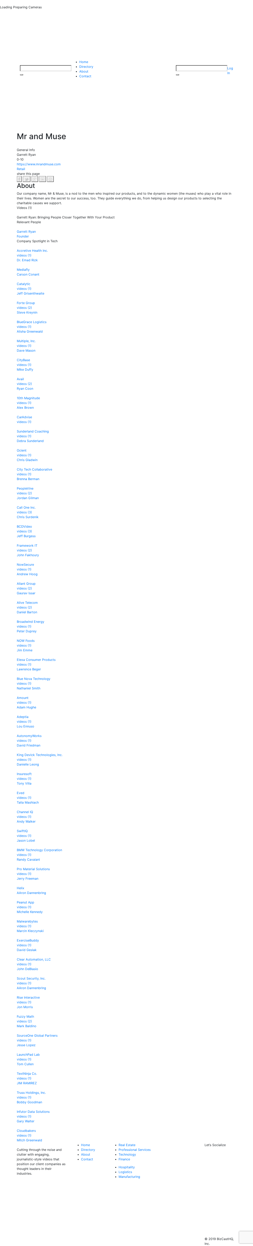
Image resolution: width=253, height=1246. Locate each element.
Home (83, 62)
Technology (127, 1154)
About (83, 71)
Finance (124, 1159)
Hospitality (127, 1167)
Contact (85, 76)
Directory (86, 67)
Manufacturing (129, 1177)
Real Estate (127, 1145)
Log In (230, 70)
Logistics (125, 1172)
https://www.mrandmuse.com (39, 164)
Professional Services (135, 1150)
